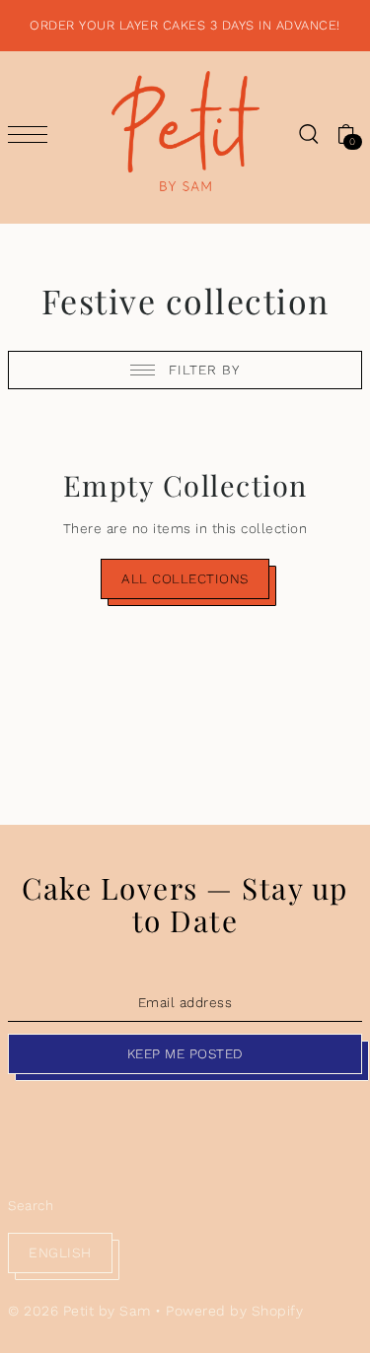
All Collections (185, 578)
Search (30, 1205)
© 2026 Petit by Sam (79, 1311)
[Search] (308, 133)
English (60, 1252)
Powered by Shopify (234, 1311)
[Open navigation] (32, 134)
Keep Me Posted (185, 1053)
